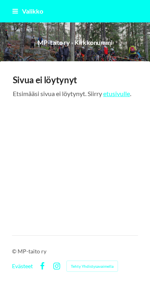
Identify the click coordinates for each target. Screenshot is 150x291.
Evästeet (22, 266)
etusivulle (116, 93)
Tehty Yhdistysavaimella (92, 266)
